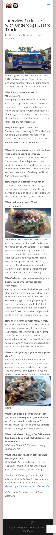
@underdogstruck (14, 486)
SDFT (12, 35)
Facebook (30, 486)
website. (46, 486)
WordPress (28, 531)
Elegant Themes (27, 527)
